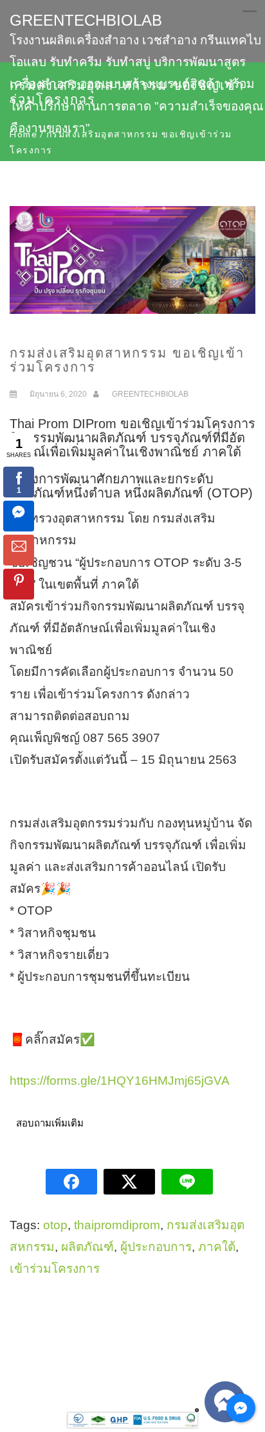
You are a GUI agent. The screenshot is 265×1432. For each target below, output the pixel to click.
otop (55, 1225)
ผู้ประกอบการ (156, 1247)
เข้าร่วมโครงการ (55, 1268)
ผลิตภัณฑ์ (87, 1247)
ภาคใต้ (216, 1247)
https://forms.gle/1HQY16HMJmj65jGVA (120, 1080)
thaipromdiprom (117, 1225)
